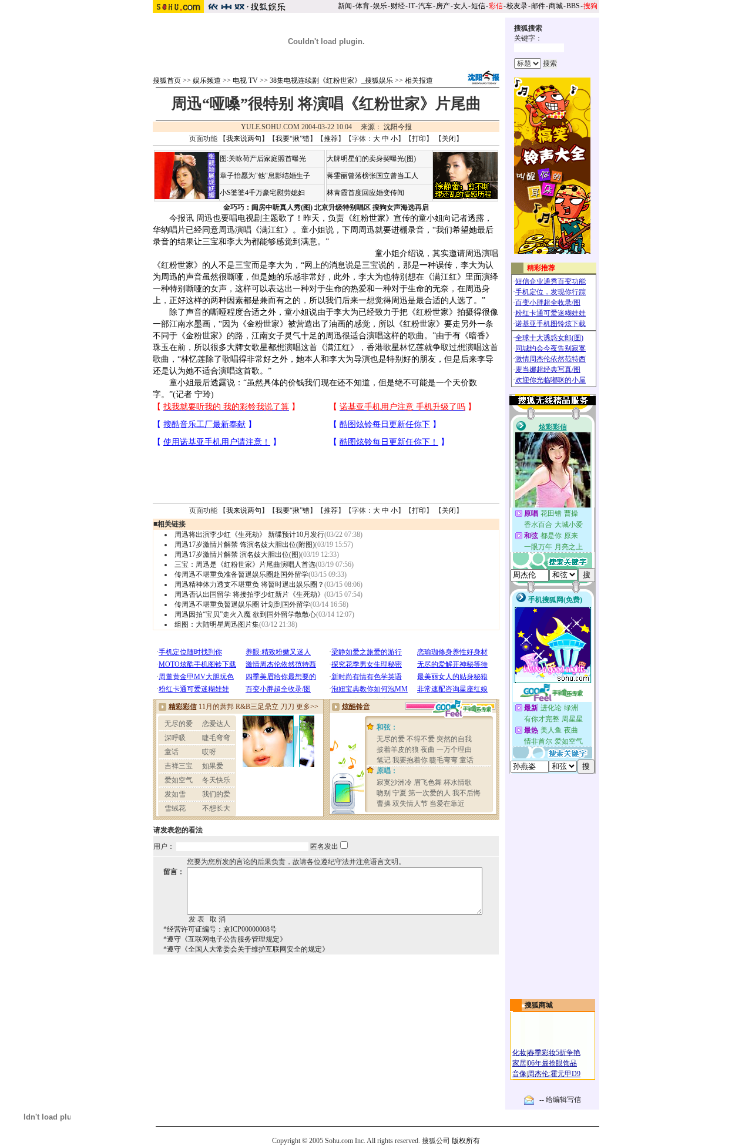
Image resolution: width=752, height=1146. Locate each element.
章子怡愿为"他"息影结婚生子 (265, 176)
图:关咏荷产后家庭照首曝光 (263, 158)
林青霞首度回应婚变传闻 (365, 193)
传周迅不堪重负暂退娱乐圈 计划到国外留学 (242, 604)
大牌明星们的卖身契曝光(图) (371, 158)
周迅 (204, 218)
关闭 (449, 139)
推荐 (331, 139)
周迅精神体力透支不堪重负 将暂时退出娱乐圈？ (249, 584)
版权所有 (466, 1141)
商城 (556, 6)
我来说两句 (243, 139)
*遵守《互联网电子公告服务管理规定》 (225, 939)
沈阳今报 (398, 127)
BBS (573, 6)
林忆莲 (412, 347)
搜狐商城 (539, 1005)
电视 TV (245, 80)
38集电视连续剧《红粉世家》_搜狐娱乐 (331, 80)
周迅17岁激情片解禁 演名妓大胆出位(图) (237, 554)
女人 (461, 6)
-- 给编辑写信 (560, 1099)
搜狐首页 (167, 80)
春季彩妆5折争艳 (554, 1052)
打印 (419, 139)
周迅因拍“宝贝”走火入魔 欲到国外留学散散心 (245, 614)
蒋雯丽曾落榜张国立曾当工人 (372, 176)
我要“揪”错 (293, 139)
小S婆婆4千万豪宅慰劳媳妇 (262, 193)
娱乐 (380, 6)
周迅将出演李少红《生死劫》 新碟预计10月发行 (249, 534)
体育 (362, 6)
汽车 (425, 6)
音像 (519, 1074)
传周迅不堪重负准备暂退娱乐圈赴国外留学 (241, 574)
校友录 (517, 6)
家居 (519, 1063)
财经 (398, 6)
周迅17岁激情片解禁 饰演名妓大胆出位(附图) (244, 544)
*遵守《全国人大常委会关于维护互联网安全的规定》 (246, 949)
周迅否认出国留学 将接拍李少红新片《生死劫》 (249, 594)
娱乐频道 (207, 80)
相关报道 (419, 80)
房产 (443, 6)
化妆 (519, 1052)
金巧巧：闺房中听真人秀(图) (268, 207)
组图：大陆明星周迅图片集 (216, 624)
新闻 (345, 6)
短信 (478, 6)
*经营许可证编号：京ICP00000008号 (220, 929)
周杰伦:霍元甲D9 (554, 1074)
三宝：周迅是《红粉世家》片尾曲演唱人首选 (244, 564)
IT (411, 6)
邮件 (538, 6)
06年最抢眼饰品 (552, 1063)
